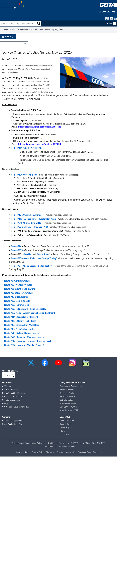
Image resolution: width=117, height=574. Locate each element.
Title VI (62, 431)
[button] (31, 362)
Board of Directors (10, 389)
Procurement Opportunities (71, 386)
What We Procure (67, 389)
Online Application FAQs (12, 424)
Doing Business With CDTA (72, 382)
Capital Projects (66, 427)
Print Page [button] (9, 36)
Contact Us (108, 11)
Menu (109, 23)
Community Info (66, 424)
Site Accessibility (23, 452)
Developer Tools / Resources (89, 452)
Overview (7, 382)
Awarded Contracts (67, 396)
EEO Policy (64, 434)
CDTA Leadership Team (12, 396)
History (5, 403)
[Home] (108, 4)
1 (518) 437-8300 (98, 443)
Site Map (60, 452)
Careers (6, 416)
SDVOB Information (68, 403)
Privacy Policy (38, 452)
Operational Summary (11, 400)
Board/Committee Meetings (13, 393)
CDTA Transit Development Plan (15, 406)
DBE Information (66, 400)
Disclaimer (50, 452)
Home (5, 29)
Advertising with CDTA (69, 410)
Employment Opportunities (13, 420)
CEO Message (8, 386)
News (14, 29)
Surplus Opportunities (68, 406)
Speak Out (65, 416)
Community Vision (67, 420)
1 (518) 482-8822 (67, 446)
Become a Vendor (67, 393)
